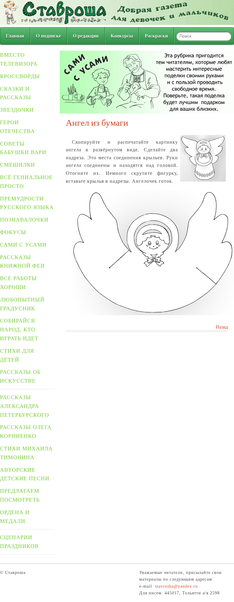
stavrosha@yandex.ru (176, 586)
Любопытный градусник (22, 304)
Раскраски (156, 35)
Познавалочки (24, 220)
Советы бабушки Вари (23, 148)
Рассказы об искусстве (20, 376)
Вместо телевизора (18, 59)
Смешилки (17, 165)
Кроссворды (20, 76)
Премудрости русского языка (27, 203)
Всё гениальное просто (26, 181)
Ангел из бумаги (97, 123)
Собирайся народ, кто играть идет (19, 329)
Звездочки (17, 110)
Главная (15, 35)
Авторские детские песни (24, 474)
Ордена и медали (15, 516)
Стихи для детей (17, 355)
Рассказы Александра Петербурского (24, 406)
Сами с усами (23, 245)
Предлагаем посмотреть (20, 495)
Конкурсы (122, 35)
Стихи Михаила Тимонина (26, 452)
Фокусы (13, 232)
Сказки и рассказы (15, 93)
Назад (222, 327)
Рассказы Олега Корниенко (25, 431)
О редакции (85, 35)
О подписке (48, 35)
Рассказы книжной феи (22, 261)
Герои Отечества (17, 126)
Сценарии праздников (19, 541)
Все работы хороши (18, 282)
